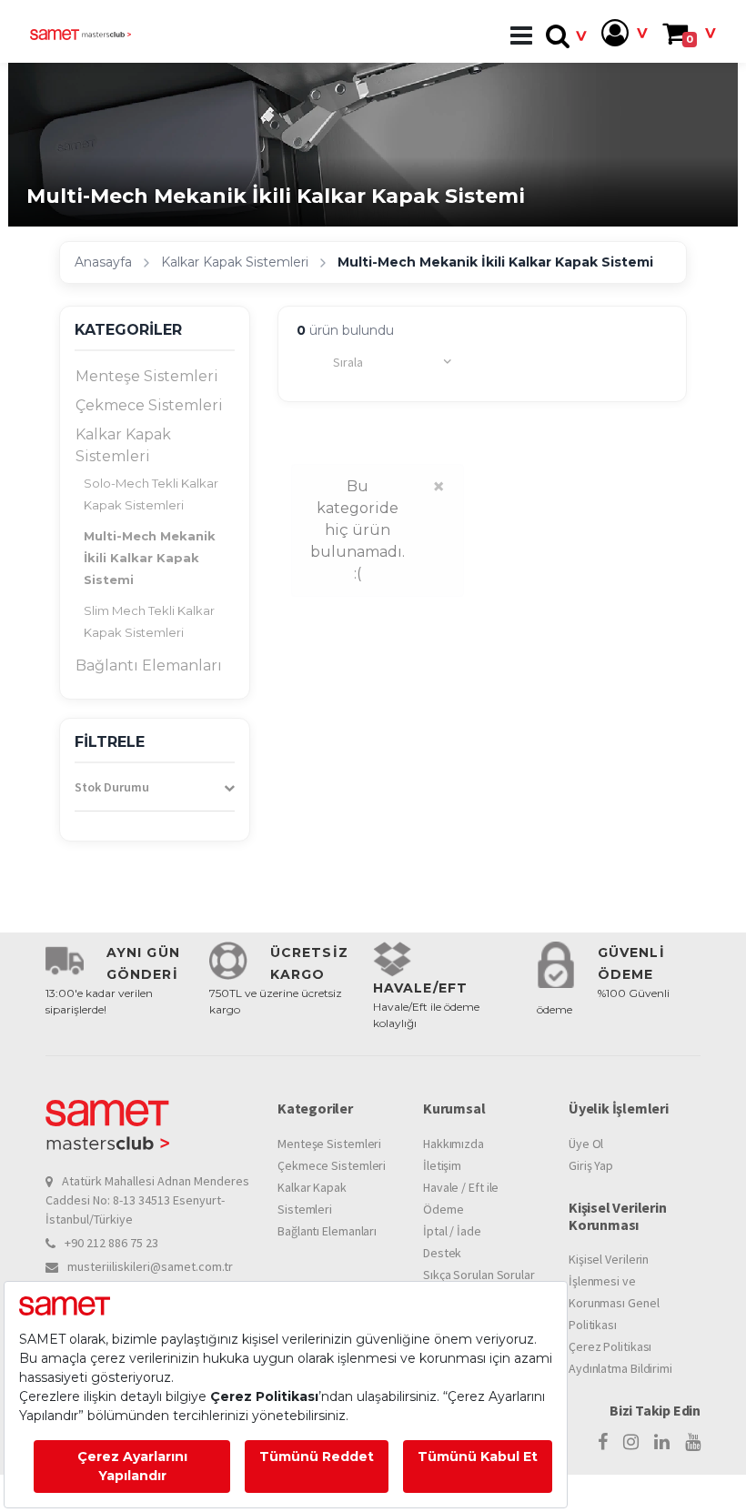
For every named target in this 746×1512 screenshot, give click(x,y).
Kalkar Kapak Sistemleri (234, 262)
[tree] (155, 521)
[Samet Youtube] (693, 1442)
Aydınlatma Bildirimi (620, 1368)
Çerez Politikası (610, 1346)
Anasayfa (103, 262)
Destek (442, 1253)
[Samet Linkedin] (662, 1442)
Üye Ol (586, 1143)
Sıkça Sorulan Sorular (479, 1274)
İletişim (442, 1165)
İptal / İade (452, 1231)
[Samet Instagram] (631, 1442)
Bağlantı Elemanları (149, 665)
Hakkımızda (453, 1143)
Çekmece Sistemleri (149, 405)
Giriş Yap (591, 1165)
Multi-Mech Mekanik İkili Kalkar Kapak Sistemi (150, 558)
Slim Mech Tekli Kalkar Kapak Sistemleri (149, 621)
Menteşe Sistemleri (147, 376)
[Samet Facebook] (603, 1442)
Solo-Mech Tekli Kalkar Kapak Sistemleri (151, 494)
